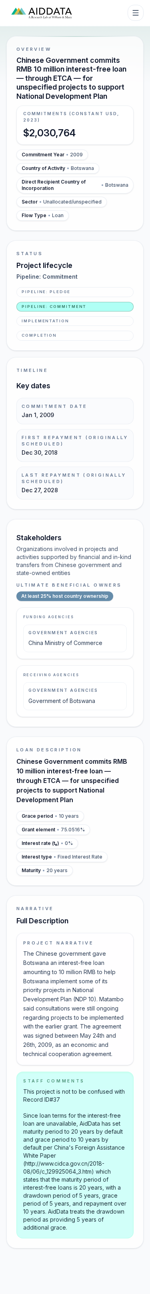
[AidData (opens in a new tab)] (41, 13)
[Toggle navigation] (136, 13)
